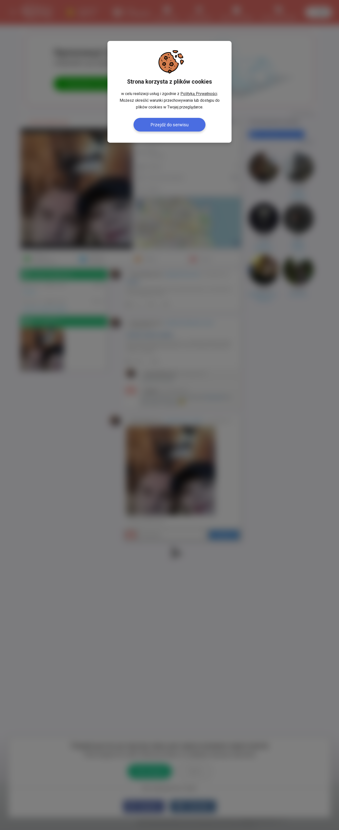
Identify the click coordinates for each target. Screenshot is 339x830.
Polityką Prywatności (198, 93)
